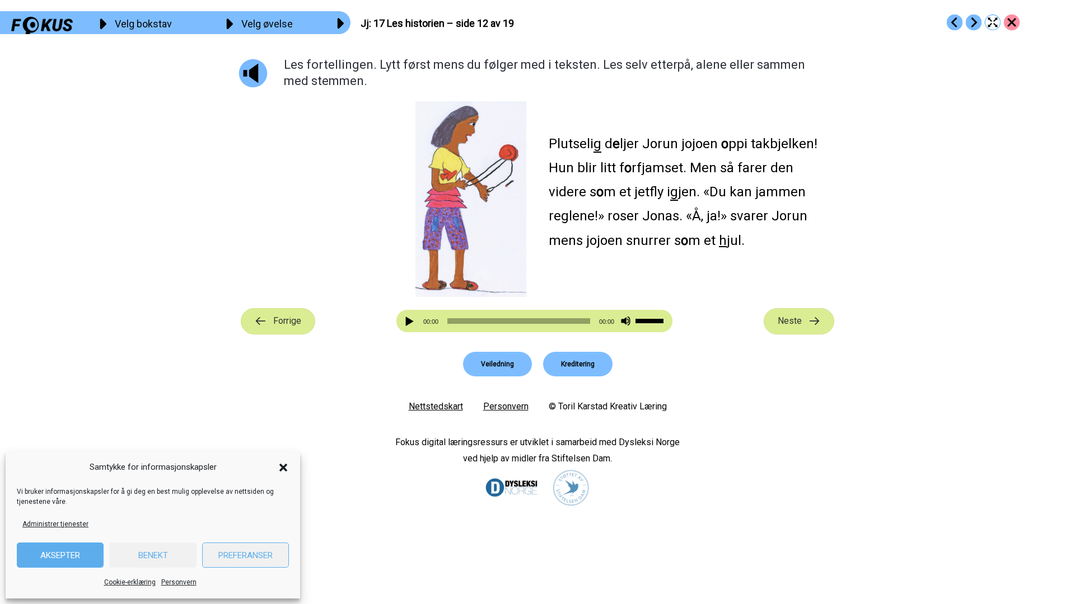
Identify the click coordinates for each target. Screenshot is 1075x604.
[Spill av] (411, 321)
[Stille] (625, 321)
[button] (283, 467)
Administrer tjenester (55, 524)
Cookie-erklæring (130, 582)
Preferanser (245, 555)
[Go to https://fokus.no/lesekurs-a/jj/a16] (954, 22)
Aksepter (60, 555)
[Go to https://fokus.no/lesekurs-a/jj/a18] (973, 22)
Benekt (153, 555)
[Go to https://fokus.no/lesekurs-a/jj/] (1011, 22)
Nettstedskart (436, 406)
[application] (534, 321)
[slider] (651, 320)
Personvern (179, 582)
